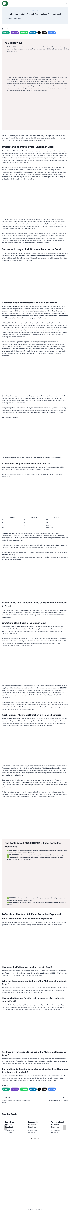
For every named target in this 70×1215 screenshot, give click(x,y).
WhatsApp (24, 32)
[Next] (64, 1127)
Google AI (52, 32)
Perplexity (15, 32)
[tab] (31, 1138)
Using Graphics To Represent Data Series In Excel (17, 1100)
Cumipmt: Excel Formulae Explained (34, 1124)
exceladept (9, 18)
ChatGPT (6, 32)
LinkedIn (32, 32)
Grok (44, 32)
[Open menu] (66, 3)
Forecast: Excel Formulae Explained (57, 1124)
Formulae (35, 11)
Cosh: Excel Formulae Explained (9, 1124)
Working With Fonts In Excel (58, 1099)
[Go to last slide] (5, 1127)
